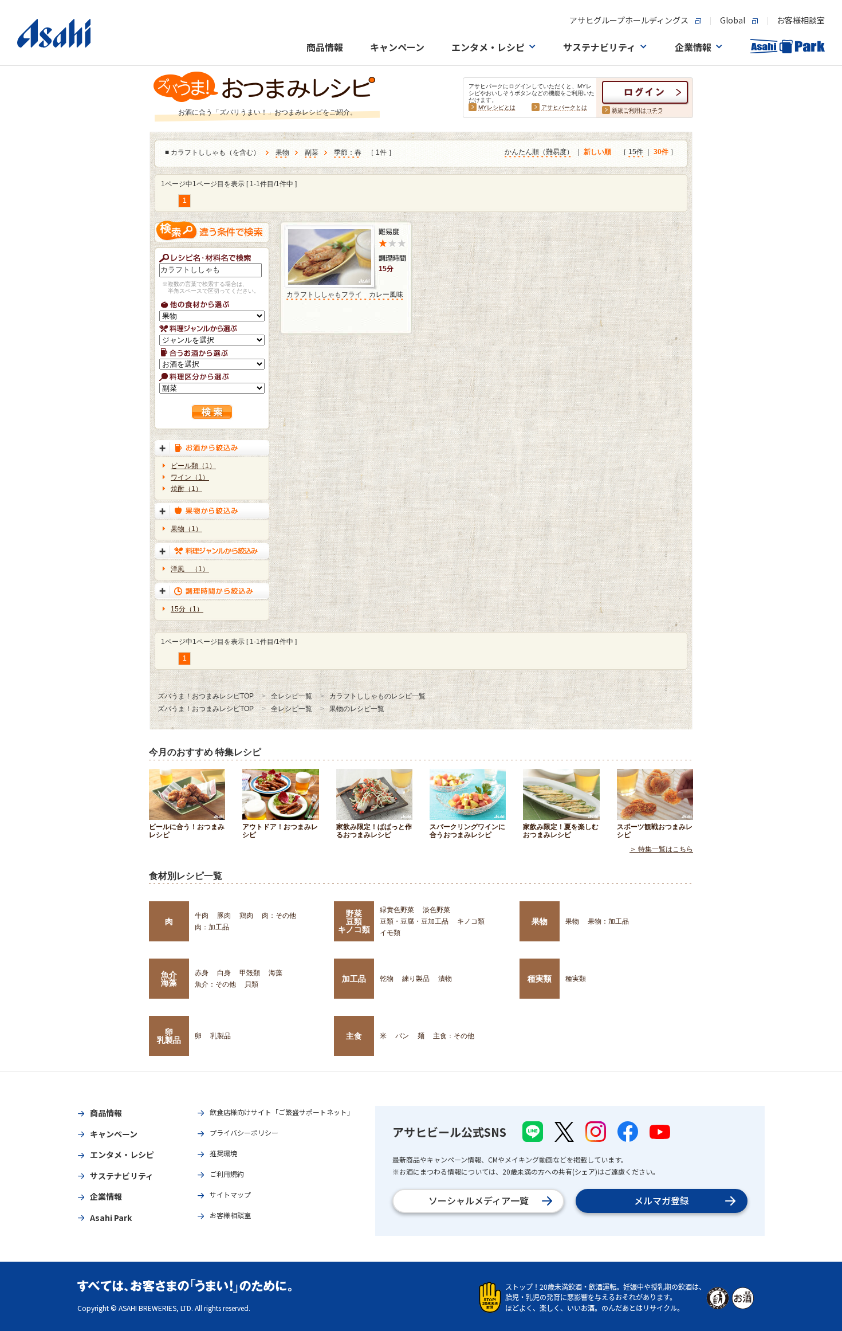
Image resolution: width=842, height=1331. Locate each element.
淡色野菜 (436, 910)
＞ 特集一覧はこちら (661, 849)
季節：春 (347, 152)
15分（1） (187, 609)
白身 (224, 973)
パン (402, 1036)
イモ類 (390, 933)
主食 (354, 1036)
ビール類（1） (193, 466)
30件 (661, 152)
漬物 (445, 979)
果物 (282, 152)
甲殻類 (249, 973)
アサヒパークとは (564, 107)
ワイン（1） (190, 477)
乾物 (387, 979)
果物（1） (186, 529)
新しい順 (597, 152)
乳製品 (220, 1036)
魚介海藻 (169, 978)
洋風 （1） (190, 569)
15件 (635, 152)
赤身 (201, 973)
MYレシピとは (497, 107)
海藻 (275, 973)
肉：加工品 (212, 927)
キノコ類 (471, 921)
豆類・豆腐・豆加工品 (414, 921)
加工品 (354, 978)
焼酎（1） (186, 489)
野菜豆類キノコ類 (354, 922)
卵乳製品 (169, 1036)
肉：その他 (279, 916)
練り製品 (416, 979)
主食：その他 (453, 1036)
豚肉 (224, 916)
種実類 (540, 978)
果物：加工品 (608, 921)
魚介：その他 (215, 984)
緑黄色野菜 (397, 910)
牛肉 (201, 916)
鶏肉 (246, 916)
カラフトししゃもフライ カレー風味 (344, 294)
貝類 (251, 984)
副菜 (311, 152)
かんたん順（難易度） (539, 152)
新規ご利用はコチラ (637, 110)
